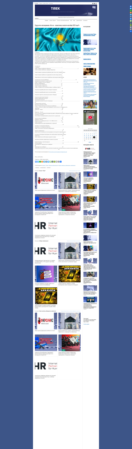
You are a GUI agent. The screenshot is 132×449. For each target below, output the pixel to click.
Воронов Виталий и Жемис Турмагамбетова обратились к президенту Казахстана (69, 191)
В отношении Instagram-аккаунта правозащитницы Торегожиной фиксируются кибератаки (90, 231)
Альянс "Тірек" (45, 165)
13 (90, 135)
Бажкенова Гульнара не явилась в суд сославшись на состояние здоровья (89, 293)
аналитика (37, 167)
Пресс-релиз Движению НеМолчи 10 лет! (45, 190)
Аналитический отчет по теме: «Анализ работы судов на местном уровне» (89, 49)
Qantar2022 (78, 20)
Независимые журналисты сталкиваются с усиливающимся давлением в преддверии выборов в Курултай (90, 305)
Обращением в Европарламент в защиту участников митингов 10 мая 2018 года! (90, 80)
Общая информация (53, 165)
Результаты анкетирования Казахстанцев (58, 151)
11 (86, 135)
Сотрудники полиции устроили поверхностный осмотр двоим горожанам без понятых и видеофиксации (90, 280)
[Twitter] (131, 8)
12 (88, 135)
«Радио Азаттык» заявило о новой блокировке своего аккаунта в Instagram (68, 284)
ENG (74, 20)
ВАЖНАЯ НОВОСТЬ (87, 59)
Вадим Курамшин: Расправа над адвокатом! (89, 242)
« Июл (90, 142)
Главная (40, 3)
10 (84, 135)
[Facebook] (131, 6)
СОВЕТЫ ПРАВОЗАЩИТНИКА (89, 63)
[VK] (131, 17)
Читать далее (86, 324)
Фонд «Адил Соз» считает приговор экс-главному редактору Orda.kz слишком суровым (89, 218)
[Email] (131, 27)
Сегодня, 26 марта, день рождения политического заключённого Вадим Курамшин (89, 95)
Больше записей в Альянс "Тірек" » (75, 170)
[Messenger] (131, 19)
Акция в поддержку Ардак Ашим (89, 89)
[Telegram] (131, 15)
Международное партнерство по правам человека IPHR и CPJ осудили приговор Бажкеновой (45, 262)
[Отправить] (131, 31)
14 (92, 135)
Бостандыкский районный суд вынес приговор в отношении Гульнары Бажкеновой (90, 254)
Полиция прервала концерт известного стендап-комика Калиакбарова (44, 284)
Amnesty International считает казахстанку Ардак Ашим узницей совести (89, 91)
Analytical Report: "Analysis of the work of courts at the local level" (90, 53)
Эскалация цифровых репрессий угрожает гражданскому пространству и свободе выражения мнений (45, 236)
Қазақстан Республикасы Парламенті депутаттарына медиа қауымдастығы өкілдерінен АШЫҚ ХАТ (44, 213)
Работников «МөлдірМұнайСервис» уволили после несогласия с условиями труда (69, 261)
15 (94, 135)
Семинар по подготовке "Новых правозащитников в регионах (89, 34)
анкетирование (43, 167)
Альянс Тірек (45, 3)
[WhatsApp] (131, 11)
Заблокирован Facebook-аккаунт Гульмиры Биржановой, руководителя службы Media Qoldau (45, 306)
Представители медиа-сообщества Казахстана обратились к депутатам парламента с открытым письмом (67, 213)
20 (90, 137)
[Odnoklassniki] (131, 13)
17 (84, 137)
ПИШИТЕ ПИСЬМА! (87, 66)
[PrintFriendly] (131, 25)
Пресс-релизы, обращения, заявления (67, 165)
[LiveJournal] (131, 23)
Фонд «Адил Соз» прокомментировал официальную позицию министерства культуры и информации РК (89, 267)
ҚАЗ (71, 20)
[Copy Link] (131, 29)
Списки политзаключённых (63, 20)
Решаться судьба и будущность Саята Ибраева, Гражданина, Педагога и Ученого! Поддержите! (89, 86)
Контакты (51, 3)
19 (88, 137)
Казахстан (48, 167)
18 (86, 137)
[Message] (131, 21)
